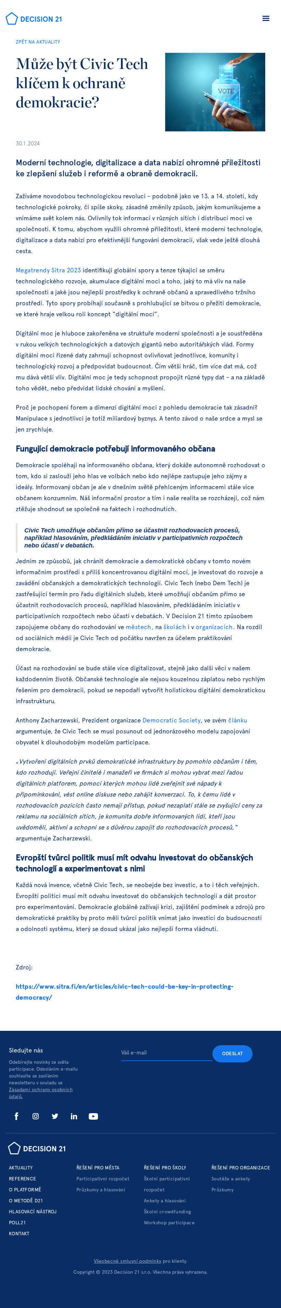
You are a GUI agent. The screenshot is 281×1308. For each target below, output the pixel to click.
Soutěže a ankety (230, 1179)
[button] (266, 19)
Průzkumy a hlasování (100, 1190)
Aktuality (21, 1168)
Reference (22, 1179)
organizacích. (215, 627)
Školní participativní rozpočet (167, 1184)
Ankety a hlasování (165, 1201)
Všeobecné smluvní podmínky (127, 1261)
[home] (33, 19)
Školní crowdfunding (167, 1212)
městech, (140, 627)
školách (174, 627)
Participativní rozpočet (102, 1179)
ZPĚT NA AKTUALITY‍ (38, 42)
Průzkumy (222, 1190)
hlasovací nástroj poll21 (33, 1217)
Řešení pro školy (165, 1168)
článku (237, 721)
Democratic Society (171, 721)
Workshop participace (169, 1223)
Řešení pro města (97, 1168)
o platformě (25, 1190)
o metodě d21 (26, 1201)
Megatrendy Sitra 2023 (48, 271)
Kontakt (19, 1234)
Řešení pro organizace (240, 1168)
